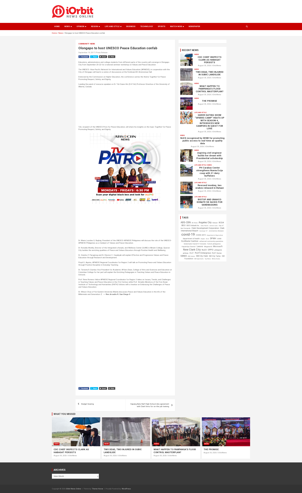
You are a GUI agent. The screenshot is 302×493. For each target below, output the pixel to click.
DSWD (219, 239)
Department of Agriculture (215, 235)
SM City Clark (202, 256)
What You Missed (65, 414)
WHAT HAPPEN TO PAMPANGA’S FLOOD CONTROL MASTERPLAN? (209, 89)
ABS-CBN (186, 222)
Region (94, 26)
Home (57, 26)
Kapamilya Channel (189, 246)
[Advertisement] (125, 106)
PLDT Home (217, 253)
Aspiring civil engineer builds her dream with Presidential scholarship (209, 155)
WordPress (126, 489)
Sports (161, 26)
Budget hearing (87, 404)
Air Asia (194, 223)
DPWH (213, 238)
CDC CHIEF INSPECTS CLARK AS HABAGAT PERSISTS (209, 60)
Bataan (215, 223)
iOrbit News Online (73, 489)
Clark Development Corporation (205, 228)
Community (83, 44)
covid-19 (188, 234)
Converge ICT (203, 231)
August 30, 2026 (204, 65)
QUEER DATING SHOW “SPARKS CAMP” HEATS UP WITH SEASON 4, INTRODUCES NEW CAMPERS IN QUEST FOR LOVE (209, 122)
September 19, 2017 (86, 52)
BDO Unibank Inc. (193, 225)
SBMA (183, 256)
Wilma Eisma (216, 259)
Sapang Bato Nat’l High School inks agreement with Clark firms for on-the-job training (149, 405)
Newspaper (194, 26)
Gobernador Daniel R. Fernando (195, 244)
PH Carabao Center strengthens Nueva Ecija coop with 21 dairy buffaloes (209, 171)
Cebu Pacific (204, 225)
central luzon (214, 225)
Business (131, 26)
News (67, 26)
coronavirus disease (216, 231)
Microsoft (218, 246)
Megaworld (208, 246)
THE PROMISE (209, 101)
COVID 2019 (201, 235)
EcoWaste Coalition (189, 241)
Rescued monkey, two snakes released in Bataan (209, 186)
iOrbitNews (216, 65)
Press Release (102, 52)
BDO (184, 225)
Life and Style (112, 26)
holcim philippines (214, 244)
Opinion (80, 26)
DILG (207, 239)
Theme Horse (97, 489)
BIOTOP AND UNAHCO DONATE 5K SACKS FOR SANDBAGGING (209, 202)
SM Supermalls (199, 259)
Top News (208, 259)
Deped (203, 239)
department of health (191, 239)
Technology (146, 26)
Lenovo (200, 246)
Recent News (190, 50)
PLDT (192, 253)
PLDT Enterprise (203, 253)
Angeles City (205, 222)
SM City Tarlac (215, 256)
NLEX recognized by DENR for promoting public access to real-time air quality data (202, 141)
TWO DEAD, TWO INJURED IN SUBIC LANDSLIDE (210, 73)
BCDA (221, 222)
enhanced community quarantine (211, 241)
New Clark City (192, 249)
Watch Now (176, 26)
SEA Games (191, 256)
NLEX (204, 250)
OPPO (210, 250)
